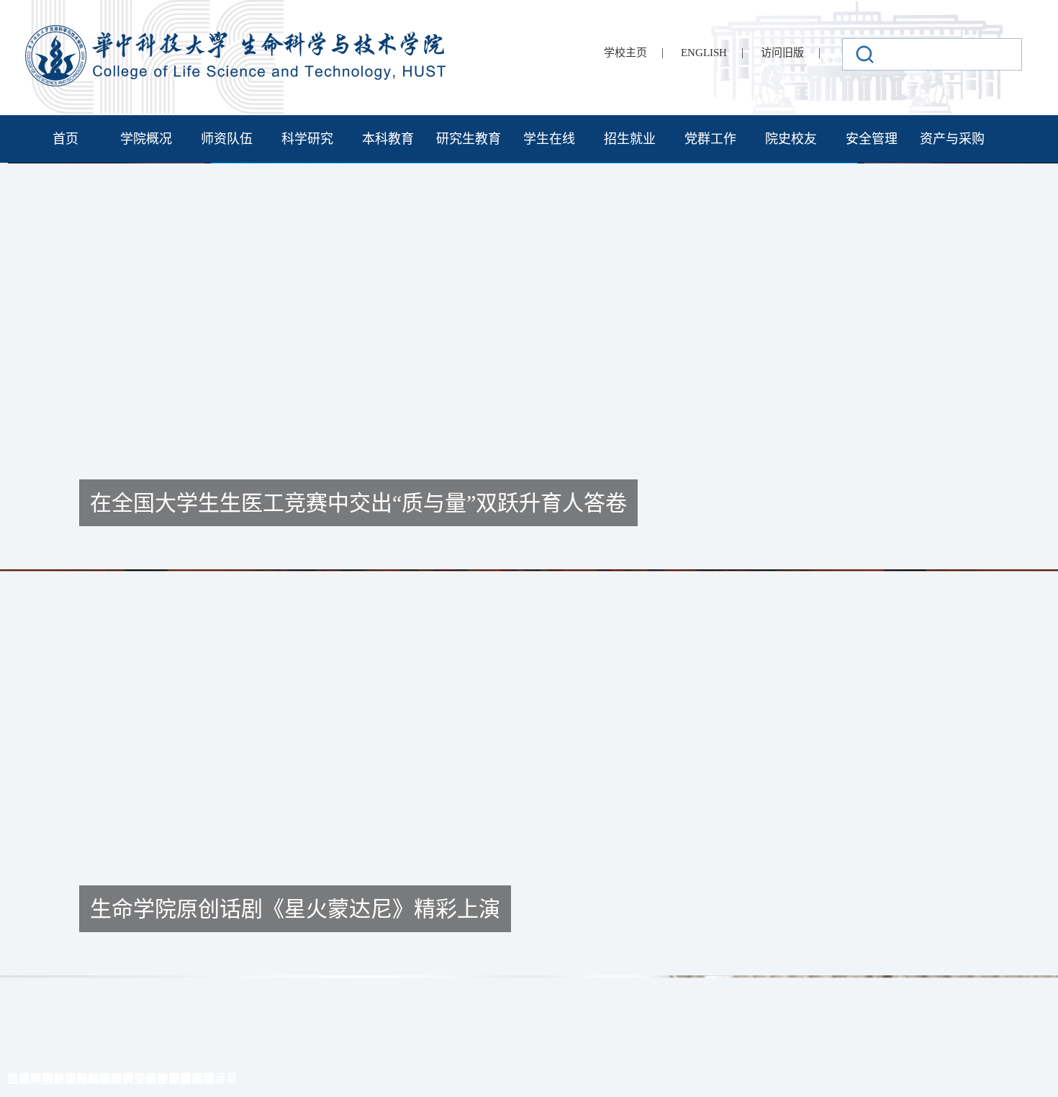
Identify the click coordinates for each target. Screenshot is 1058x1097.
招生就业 (630, 139)
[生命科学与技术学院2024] (237, 31)
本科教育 (388, 139)
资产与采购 (952, 139)
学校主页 (625, 52)
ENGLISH (704, 52)
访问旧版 (782, 52)
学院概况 (146, 139)
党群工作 (710, 139)
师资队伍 (227, 139)
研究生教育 (468, 139)
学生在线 (549, 139)
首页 (65, 139)
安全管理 (872, 139)
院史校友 (791, 139)
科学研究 (307, 139)
